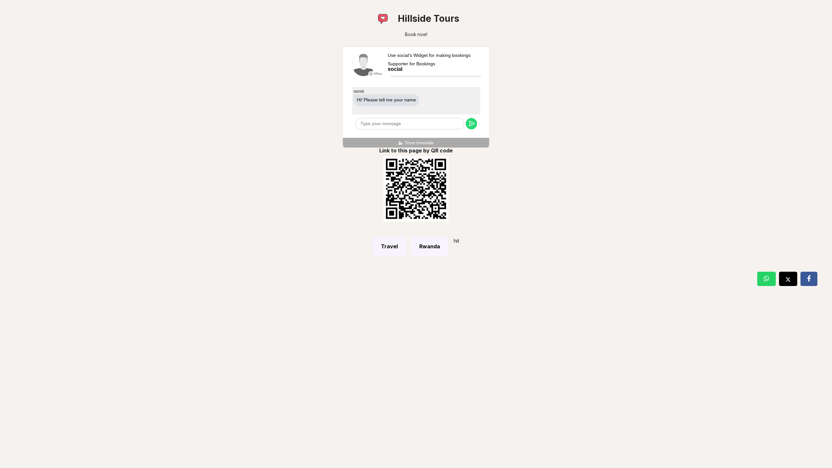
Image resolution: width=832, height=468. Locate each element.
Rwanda (429, 246)
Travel (389, 246)
